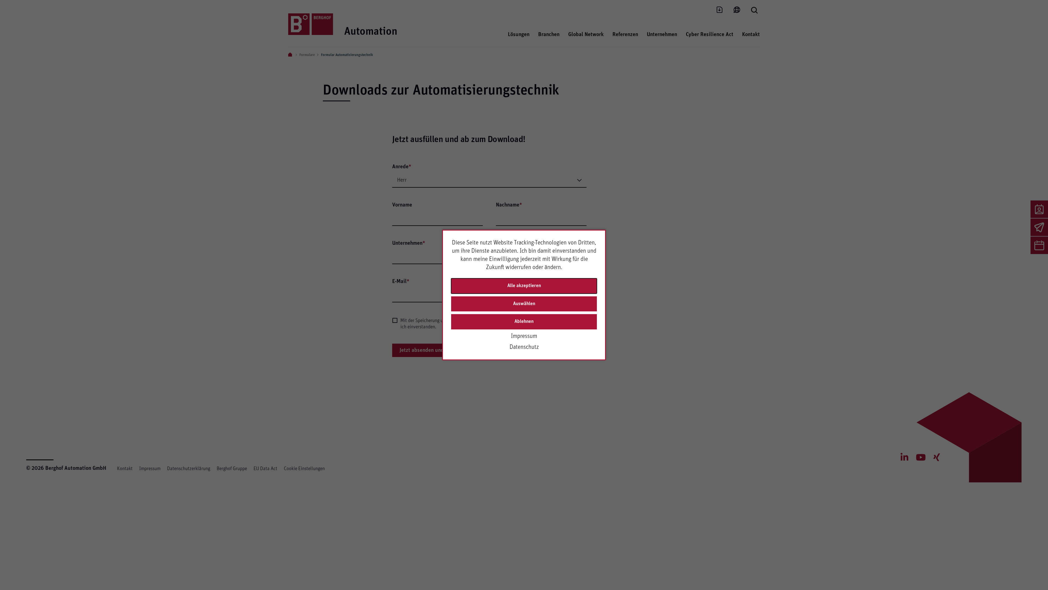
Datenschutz (524, 347)
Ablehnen (524, 321)
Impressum (524, 336)
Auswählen (524, 303)
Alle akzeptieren (524, 285)
